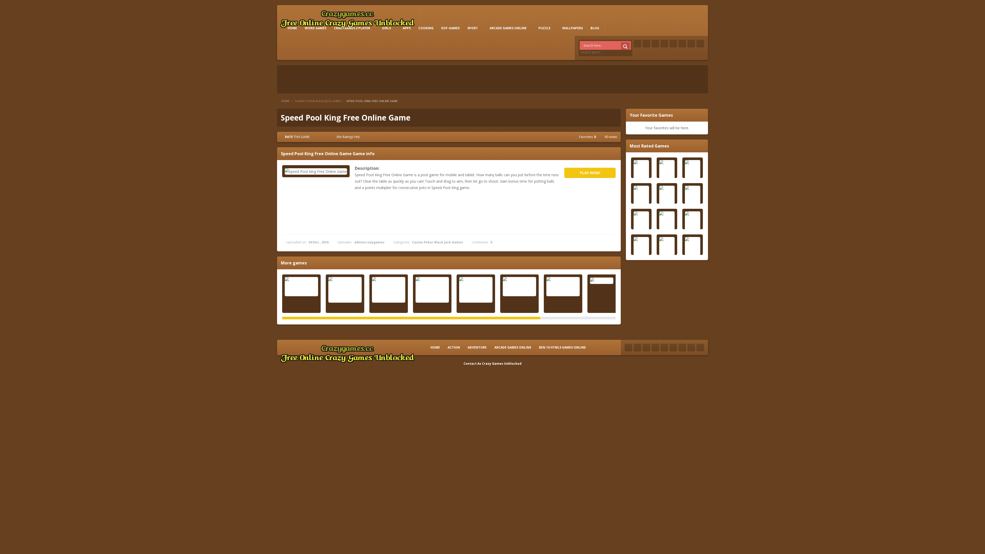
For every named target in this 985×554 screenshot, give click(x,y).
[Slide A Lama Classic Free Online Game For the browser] (388, 289)
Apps (407, 28)
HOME (292, 28)
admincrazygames (369, 242)
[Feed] (691, 43)
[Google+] (655, 43)
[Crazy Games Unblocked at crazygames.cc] (347, 18)
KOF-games (450, 28)
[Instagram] (682, 43)
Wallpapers (572, 28)
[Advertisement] (159, 403)
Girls (386, 28)
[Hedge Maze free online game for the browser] (563, 286)
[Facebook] (637, 43)
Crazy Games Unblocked (501, 363)
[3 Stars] (324, 136)
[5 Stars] (333, 136)
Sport (472, 28)
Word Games (315, 28)
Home (285, 101)
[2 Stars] (319, 136)
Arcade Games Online (508, 28)
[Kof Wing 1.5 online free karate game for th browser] (476, 289)
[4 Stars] (329, 136)
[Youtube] (664, 43)
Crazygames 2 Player (352, 28)
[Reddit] (673, 43)
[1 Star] (315, 136)
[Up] (700, 347)
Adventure (477, 347)
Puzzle (544, 28)
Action (454, 347)
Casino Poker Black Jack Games (317, 101)
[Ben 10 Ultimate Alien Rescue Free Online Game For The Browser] (345, 289)
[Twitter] (646, 43)
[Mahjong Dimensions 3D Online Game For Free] (432, 289)
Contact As (472, 363)
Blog (594, 28)
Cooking (426, 28)
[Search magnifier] (625, 46)
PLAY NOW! (590, 172)
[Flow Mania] (606, 280)
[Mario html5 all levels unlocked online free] (301, 286)
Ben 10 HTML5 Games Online (562, 347)
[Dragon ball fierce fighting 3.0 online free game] (519, 286)
